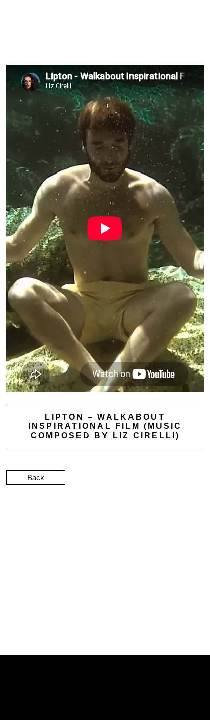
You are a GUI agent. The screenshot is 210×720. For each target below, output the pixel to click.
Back (35, 477)
